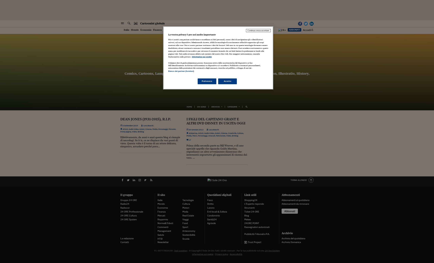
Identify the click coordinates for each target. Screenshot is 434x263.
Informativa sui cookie (202, 57)
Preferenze (207, 81)
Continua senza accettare (258, 30)
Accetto (227, 81)
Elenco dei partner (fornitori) (181, 71)
